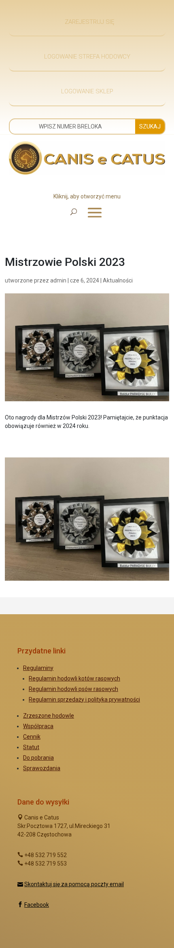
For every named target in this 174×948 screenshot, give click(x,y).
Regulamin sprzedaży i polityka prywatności (84, 699)
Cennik (31, 736)
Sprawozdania (41, 768)
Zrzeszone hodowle (48, 715)
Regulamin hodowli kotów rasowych (74, 678)
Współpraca (38, 726)
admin (58, 280)
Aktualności (118, 280)
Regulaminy (38, 668)
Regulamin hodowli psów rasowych (73, 689)
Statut (31, 747)
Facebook (36, 905)
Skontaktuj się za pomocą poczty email (74, 884)
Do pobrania (38, 757)
